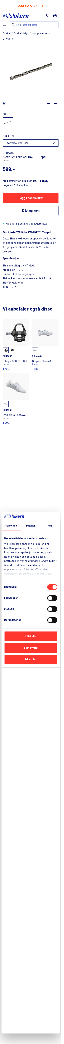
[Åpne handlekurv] (54, 15)
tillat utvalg (30, 648)
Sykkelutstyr (21, 33)
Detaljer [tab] (30, 525)
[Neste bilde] (55, 103)
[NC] (8, 122)
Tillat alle (30, 636)
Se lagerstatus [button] (39, 223)
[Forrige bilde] (48, 103)
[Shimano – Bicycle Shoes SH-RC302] (45, 344)
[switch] (52, 598)
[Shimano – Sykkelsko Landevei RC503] (16, 398)
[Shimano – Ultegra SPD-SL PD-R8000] (16, 344)
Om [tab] (50, 525)
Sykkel (6, 33)
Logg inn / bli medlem (15, 185)
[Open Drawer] (4, 24)
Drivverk (8, 38)
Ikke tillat (30, 659)
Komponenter (40, 33)
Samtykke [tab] (11, 525)
